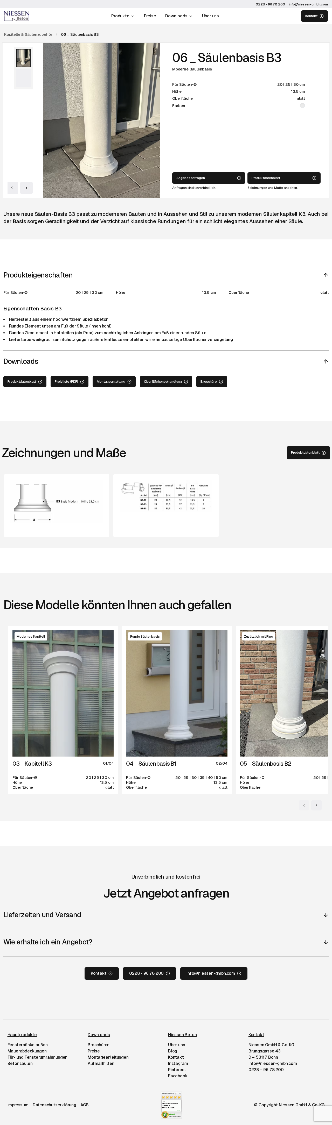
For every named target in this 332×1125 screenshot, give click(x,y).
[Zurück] (12, 188)
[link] (80, 34)
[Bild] (23, 58)
